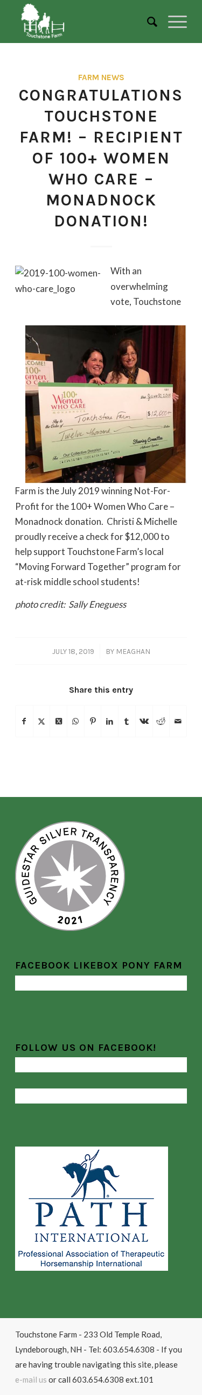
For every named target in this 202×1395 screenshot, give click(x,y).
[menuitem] (146, 21)
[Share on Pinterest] (93, 721)
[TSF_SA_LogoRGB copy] (83, 21)
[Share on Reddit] (161, 721)
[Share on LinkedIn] (109, 721)
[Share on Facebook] (24, 721)
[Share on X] (41, 721)
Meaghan (133, 651)
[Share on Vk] (144, 721)
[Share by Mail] (178, 721)
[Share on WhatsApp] (75, 721)
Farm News (101, 77)
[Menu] (172, 21)
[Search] (146, 21)
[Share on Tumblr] (127, 721)
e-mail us (31, 1379)
